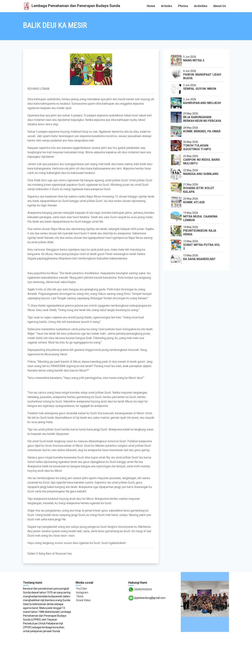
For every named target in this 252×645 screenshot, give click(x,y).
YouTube (81, 588)
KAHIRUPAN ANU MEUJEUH (202, 103)
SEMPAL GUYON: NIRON (199, 88)
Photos (183, 6)
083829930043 (143, 589)
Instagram (82, 592)
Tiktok (79, 596)
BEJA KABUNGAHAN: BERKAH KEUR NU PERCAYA (202, 119)
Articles (166, 6)
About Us (219, 6)
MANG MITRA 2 (193, 60)
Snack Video (83, 600)
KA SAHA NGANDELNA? (199, 259)
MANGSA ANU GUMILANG (200, 174)
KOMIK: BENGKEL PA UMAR (201, 131)
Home (151, 6)
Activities (200, 6)
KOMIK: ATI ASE (194, 202)
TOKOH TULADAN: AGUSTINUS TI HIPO (197, 147)
